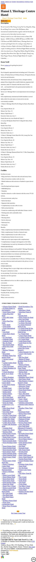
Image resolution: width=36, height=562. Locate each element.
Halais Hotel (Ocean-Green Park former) (9, 434)
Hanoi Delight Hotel (9, 448)
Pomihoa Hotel (23, 421)
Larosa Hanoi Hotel (25, 335)
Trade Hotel (22, 481)
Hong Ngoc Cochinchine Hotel (8, 503)
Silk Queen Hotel (24, 450)
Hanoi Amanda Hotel (9, 441)
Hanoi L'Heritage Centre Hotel (8, 465)
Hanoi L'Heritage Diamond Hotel (8, 469)
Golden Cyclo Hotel (9, 417)
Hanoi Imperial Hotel (9, 455)
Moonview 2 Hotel (25, 384)
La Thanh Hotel (24, 334)
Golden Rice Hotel (9, 421)
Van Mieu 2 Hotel (24, 486)
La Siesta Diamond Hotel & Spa (24, 325)
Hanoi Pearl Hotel (8, 479)
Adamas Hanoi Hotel (9, 306)
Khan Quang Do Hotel (26, 317)
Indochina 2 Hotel (24, 310)
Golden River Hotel (9, 422)
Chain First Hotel (8, 366)
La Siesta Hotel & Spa (26, 328)
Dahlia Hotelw (7, 393)
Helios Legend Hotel (9, 488)
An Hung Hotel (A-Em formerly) (8, 309)
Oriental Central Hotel (26, 403)
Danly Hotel (7, 395)
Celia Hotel (6, 364)
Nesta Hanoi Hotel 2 (25, 390)
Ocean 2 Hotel (23, 401)
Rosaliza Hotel (23, 435)
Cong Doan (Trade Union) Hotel (8, 382)
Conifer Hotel (7, 388)
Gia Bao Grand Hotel (9, 415)
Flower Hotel (7, 413)
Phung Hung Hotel (25, 413)
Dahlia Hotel (7, 392)
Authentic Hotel (8, 339)
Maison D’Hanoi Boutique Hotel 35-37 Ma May (25, 361)
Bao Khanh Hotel (8, 345)
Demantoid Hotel (8, 399)
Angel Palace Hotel (9, 312)
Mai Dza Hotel (23, 357)
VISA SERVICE (20, 2)
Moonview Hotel (24, 386)
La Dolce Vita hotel (25, 323)
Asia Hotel (6, 332)
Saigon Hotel (23, 441)
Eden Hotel (6, 410)
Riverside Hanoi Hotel (26, 433)
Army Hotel (6, 325)
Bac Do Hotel (7, 343)
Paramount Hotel (24, 412)
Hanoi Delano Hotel (9, 446)
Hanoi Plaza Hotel (8, 481)
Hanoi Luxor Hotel (9, 475)
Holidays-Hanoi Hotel (10, 500)
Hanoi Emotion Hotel (9, 450)
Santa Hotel (22, 444)
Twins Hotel (23, 484)
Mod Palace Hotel (24, 379)
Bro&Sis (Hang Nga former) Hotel (9, 356)
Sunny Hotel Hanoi (25, 455)
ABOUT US (8, 2)
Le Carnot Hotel (24, 339)
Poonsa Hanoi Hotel (25, 422)
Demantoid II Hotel (9, 401)
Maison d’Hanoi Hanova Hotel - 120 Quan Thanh (24, 366)
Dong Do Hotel (8, 403)
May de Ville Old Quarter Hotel (24, 374)
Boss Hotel (6, 354)
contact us (7, 65)
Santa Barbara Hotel (25, 442)
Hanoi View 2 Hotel (9, 486)
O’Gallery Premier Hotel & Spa (24, 396)
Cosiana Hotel (7, 390)
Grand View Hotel (8, 430)
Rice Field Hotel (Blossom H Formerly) (25, 427)
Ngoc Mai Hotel (24, 393)
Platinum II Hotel (24, 419)
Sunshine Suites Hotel (26, 464)
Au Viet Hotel (7, 337)
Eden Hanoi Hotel (8, 408)
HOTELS (27, 2)
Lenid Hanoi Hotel (25, 341)
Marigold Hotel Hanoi (26, 370)
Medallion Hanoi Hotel (26, 377)
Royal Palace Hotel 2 (25, 439)
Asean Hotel (7, 326)
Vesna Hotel (22, 490)
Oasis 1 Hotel (23, 399)
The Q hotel (22, 477)
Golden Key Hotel (8, 419)
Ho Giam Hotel (8, 493)
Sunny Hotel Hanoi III (26, 457)
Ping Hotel (22, 415)
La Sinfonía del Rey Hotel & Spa (25, 331)
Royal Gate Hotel (24, 437)
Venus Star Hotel (24, 488)
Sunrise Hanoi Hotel (25, 459)
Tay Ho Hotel (23, 468)
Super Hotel (22, 466)
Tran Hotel (22, 482)
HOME (3, 2)
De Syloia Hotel (8, 397)
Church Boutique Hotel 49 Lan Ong (8, 378)
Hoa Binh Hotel (8, 495)
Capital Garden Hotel (9, 363)
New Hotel (22, 392)
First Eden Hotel (8, 412)
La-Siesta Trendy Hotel (26, 337)
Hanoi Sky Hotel (8, 484)
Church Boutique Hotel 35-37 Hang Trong (8, 373)
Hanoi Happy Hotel (9, 452)
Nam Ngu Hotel (24, 388)
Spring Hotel (23, 453)
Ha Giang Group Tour (18, 513)
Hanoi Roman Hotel (9, 482)
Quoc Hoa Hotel (24, 424)
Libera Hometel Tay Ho (26, 352)
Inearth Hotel (23, 316)
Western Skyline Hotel (26, 491)
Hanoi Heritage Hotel (9, 453)
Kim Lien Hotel (24, 319)
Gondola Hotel (7, 428)
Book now (4, 20)
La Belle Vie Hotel (25, 321)
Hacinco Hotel (7, 432)
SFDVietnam (13, 550)
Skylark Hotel (23, 452)
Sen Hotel (22, 446)
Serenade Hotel (23, 448)
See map (31, 547)
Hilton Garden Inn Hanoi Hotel (8, 490)
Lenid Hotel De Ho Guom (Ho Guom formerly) (24, 348)
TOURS (14, 2)
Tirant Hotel (22, 479)
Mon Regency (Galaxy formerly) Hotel (25, 382)
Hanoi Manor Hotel (9, 477)
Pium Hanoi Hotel (24, 417)
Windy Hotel (23, 493)
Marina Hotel (23, 372)
